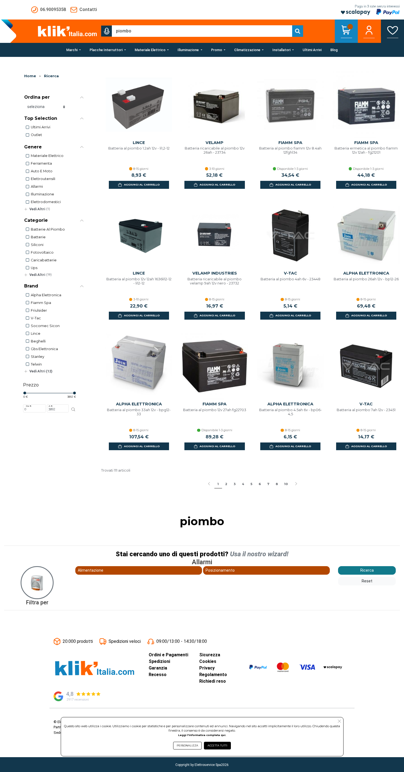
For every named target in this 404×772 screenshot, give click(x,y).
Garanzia (158, 668)
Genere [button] (33, 147)
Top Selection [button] (40, 118)
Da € (28, 406)
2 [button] (226, 484)
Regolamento (213, 674)
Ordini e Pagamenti (168, 654)
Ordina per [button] (37, 97)
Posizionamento (220, 570)
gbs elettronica (44, 349)
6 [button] (260, 484)
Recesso (158, 674)
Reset (367, 581)
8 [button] (277, 484)
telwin (36, 364)
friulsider (39, 310)
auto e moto (41, 171)
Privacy (207, 668)
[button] (106, 31)
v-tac (36, 318)
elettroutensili (43, 179)
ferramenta (41, 163)
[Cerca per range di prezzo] (73, 409)
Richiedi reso (212, 681)
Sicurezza (209, 654)
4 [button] (243, 484)
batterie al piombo (48, 229)
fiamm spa (41, 303)
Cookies (207, 661)
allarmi (37, 186)
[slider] (24, 393)
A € (50, 406)
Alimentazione (90, 570)
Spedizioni (159, 661)
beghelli (38, 341)
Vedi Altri (39, 209)
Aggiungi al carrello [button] (142, 184)
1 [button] (218, 484)
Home (30, 76)
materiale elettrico (47, 156)
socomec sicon (45, 326)
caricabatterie (44, 260)
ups (34, 268)
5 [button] (251, 484)
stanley (37, 357)
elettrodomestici (46, 202)
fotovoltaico (42, 252)
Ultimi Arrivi (40, 127)
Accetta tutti (217, 745)
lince (35, 333)
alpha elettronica (46, 295)
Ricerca (51, 76)
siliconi (37, 245)
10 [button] (286, 484)
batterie (38, 237)
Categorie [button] (36, 220)
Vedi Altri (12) (40, 371)
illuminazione (42, 194)
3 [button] (235, 484)
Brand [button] (31, 286)
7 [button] (268, 484)
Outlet (36, 135)
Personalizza (187, 745)
